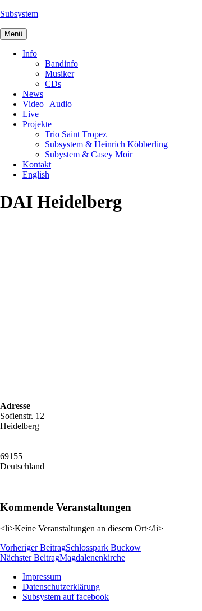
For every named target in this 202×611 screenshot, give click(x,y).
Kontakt (36, 164)
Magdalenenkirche (62, 557)
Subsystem (19, 13)
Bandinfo (61, 63)
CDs (53, 83)
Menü (13, 34)
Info (29, 53)
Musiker (59, 73)
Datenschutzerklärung (61, 586)
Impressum (41, 576)
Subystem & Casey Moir (88, 154)
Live (30, 114)
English (35, 174)
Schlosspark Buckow (70, 547)
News (32, 94)
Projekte (37, 124)
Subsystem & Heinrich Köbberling (106, 144)
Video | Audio (47, 104)
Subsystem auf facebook (65, 596)
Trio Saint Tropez (76, 134)
